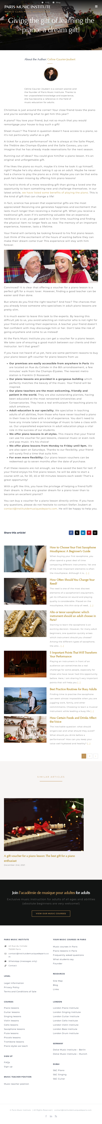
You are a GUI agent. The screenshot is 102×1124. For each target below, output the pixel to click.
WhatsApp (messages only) (22, 961)
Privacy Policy (11, 987)
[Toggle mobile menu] (96, 6)
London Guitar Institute (66, 1016)
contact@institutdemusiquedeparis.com (30, 508)
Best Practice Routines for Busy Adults (21, 701)
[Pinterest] (89, 533)
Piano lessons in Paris (65, 951)
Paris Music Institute (21, 1110)
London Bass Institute (65, 1029)
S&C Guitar (59, 1078)
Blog (55, 985)
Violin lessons (11, 1020)
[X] (77, 533)
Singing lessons (12, 1016)
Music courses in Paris (65, 946)
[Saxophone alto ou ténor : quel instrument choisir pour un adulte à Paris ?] (25, 623)
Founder (57, 963)
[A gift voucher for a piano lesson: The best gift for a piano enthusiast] (44, 824)
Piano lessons (11, 1008)
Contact (12, 965)
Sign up (8, 1066)
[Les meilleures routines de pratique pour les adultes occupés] (25, 700)
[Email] (95, 533)
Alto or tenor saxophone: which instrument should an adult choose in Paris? (21, 624)
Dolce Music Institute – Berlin (69, 1049)
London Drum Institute (66, 1033)
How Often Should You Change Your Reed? (21, 591)
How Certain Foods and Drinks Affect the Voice (21, 729)
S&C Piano (58, 1070)
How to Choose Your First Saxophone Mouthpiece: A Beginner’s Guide (21, 559)
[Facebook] (71, 533)
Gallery (29, 559)
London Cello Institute (65, 1020)
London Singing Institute (67, 1012)
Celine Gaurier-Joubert (61, 59)
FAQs (7, 1062)
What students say (63, 959)
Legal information (14, 983)
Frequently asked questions (68, 955)
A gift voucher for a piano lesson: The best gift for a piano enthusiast (40, 825)
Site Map (58, 981)
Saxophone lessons (14, 1029)
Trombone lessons (14, 1041)
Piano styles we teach (16, 1046)
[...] (87, 573)
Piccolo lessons (12, 1037)
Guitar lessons (12, 1012)
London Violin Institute (65, 1025)
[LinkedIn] (83, 533)
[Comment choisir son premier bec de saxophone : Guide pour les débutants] (25, 559)
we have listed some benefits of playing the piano (55, 192)
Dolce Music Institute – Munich (70, 1054)
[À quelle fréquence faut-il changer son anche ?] (25, 591)
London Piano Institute (66, 1008)
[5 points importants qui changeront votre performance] (25, 664)
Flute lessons (11, 1033)
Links (56, 989)
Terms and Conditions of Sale (20, 991)
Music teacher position (16, 1084)
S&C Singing (60, 1074)
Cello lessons (11, 1025)
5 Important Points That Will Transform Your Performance (21, 664)
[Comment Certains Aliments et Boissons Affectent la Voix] (25, 729)
